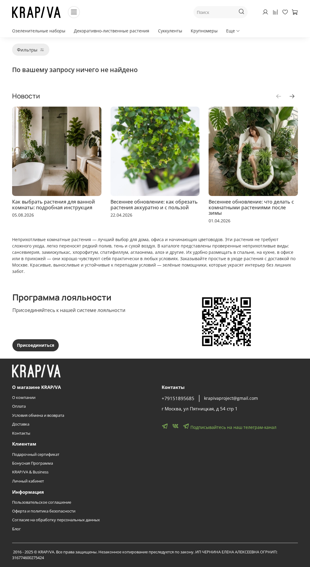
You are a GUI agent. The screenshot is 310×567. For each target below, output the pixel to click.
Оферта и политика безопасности (43, 511)
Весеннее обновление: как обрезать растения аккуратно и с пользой (154, 204)
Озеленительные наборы (38, 31)
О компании (23, 397)
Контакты (21, 433)
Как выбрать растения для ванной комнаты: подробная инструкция (53, 204)
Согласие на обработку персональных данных (56, 519)
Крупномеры (204, 31)
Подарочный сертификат (35, 454)
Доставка (20, 424)
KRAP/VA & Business (30, 472)
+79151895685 (178, 398)
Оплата (19, 406)
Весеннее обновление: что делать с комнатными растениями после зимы (251, 207)
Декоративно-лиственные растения (111, 31)
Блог (16, 529)
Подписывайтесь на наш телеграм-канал (232, 427)
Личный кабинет (28, 481)
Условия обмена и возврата (38, 415)
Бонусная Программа (32, 463)
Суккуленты (170, 31)
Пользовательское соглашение (41, 502)
